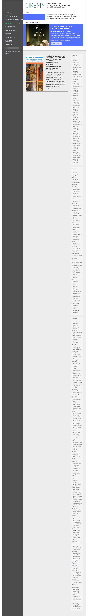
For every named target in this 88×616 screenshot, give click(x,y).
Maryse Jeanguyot (74, 479)
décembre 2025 (77, 66)
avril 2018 (75, 128)
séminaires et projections (76, 297)
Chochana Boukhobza (75, 507)
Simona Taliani (77, 463)
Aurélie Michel (76, 420)
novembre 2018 (77, 121)
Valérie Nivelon (77, 403)
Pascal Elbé (76, 591)
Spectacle (75, 179)
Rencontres (76, 174)
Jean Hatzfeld (76, 373)
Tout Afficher (76, 59)
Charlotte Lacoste (75, 378)
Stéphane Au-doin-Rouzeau (76, 454)
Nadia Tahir (76, 567)
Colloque (75, 274)
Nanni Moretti (77, 501)
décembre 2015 (77, 154)
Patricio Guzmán (77, 520)
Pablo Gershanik (77, 503)
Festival (75, 226)
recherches (10, 27)
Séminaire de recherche (76, 294)
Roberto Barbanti (74, 429)
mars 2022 (76, 97)
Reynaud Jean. (76, 472)
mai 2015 (75, 161)
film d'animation (77, 234)
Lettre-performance (75, 218)
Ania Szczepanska (75, 586)
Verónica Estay (77, 493)
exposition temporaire (75, 237)
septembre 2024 (77, 76)
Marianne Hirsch (77, 444)
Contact (8, 44)
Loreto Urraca (76, 555)
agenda (8, 23)
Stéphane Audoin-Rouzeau (76, 334)
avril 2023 (75, 90)
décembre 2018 (77, 119)
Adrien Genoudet (77, 392)
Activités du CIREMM (14, 20)
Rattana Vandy (77, 413)
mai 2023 (75, 88)
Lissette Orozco (77, 491)
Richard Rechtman (74, 329)
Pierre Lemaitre (77, 553)
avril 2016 (75, 149)
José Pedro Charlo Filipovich (76, 486)
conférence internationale (75, 268)
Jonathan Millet (77, 575)
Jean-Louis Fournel (75, 352)
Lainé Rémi (76, 470)
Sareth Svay (76, 415)
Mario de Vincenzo (75, 514)
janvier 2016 (76, 152)
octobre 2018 (76, 123)
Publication (76, 281)
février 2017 (76, 140)
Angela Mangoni (77, 496)
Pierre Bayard (76, 323)
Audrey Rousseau (74, 564)
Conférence (76, 310)
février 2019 (76, 116)
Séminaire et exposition (76, 306)
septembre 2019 (77, 105)
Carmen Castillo (77, 524)
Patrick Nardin (77, 354)
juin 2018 (75, 126)
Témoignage (76, 188)
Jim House (75, 560)
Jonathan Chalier (77, 442)
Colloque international (75, 213)
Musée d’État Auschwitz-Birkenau (76, 396)
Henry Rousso (76, 385)
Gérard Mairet (76, 608)
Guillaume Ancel (77, 468)
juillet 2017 (76, 138)
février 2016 (76, 150)
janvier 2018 (76, 133)
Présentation (11, 16)
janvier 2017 (76, 142)
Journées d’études (75, 278)
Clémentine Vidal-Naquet (75, 533)
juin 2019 (75, 109)
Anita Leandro (77, 404)
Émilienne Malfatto (75, 578)
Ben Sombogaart (75, 545)
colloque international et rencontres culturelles (76, 183)
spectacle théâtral (75, 194)
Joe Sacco (75, 603)
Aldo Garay (76, 489)
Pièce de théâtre (77, 215)
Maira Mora (76, 346)
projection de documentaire (76, 249)
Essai (74, 283)
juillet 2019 (76, 107)
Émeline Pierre (77, 606)
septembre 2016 (77, 145)
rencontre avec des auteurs (76, 202)
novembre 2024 (77, 74)
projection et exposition (76, 245)
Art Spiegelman (77, 605)
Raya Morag (76, 525)
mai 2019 (75, 111)
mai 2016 (75, 147)
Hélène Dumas (77, 337)
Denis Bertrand (77, 522)
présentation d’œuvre (76, 228)
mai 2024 (75, 81)
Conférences (76, 300)
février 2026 (76, 64)
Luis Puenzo (76, 434)
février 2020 (76, 102)
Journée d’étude (77, 291)
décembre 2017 (77, 135)
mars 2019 (76, 114)
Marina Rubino (77, 512)
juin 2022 (75, 92)
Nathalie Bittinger (74, 450)
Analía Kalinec (76, 556)
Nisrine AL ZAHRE (75, 410)
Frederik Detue (77, 375)
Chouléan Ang (76, 432)
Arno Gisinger (76, 423)
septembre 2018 (77, 124)
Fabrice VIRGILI (77, 408)
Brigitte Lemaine (77, 499)
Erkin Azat (75, 598)
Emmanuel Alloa (77, 332)
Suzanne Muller (77, 418)
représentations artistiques (77, 206)
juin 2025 (75, 71)
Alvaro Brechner (77, 498)
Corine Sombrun (77, 417)
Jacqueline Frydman (75, 367)
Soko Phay (76, 325)
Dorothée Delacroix (75, 569)
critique (8, 34)
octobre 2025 (76, 69)
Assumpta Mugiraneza (75, 360)
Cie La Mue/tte (77, 484)
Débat (74, 288)
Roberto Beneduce (74, 460)
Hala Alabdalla (76, 436)
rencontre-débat (77, 255)
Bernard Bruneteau (74, 388)
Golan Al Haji (76, 437)
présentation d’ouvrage (76, 232)
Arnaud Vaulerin (77, 548)
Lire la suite (55, 44)
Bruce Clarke (76, 406)
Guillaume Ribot (77, 596)
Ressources (10, 37)
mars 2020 (76, 100)
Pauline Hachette (74, 540)
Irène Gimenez (77, 572)
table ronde (76, 224)
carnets (8, 41)
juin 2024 (75, 80)
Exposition (75, 286)
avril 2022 (75, 95)
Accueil (8, 13)
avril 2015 (75, 162)
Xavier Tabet (76, 536)
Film (74, 309)
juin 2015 (75, 159)
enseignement (11, 30)
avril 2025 (75, 73)
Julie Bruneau (76, 562)
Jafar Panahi (76, 589)
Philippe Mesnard (77, 349)
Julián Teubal (76, 505)
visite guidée (76, 191)
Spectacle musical (75, 176)
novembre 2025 (77, 67)
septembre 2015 (77, 157)
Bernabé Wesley (77, 543)
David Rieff (76, 465)
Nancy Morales (77, 494)
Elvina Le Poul (76, 537)
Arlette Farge (76, 531)
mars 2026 (76, 62)
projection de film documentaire (77, 264)
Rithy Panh (76, 327)
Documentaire (77, 276)
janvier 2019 (76, 118)
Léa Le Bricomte (77, 422)
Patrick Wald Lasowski (76, 550)
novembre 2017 (77, 136)
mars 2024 (76, 83)
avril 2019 (75, 112)
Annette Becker (77, 427)
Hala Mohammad (75, 440)
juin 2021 (75, 99)
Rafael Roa (76, 581)
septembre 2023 (77, 86)
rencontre (75, 243)
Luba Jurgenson (77, 348)
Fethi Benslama (77, 380)
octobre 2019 (76, 104)
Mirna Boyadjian (77, 425)
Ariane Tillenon (77, 558)
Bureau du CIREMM (75, 343)
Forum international (75, 302)
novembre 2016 (77, 143)
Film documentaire (75, 199)
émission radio (77, 196)
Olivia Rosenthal (77, 382)
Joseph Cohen (76, 365)
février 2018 (76, 131)
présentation (76, 189)
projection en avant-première (76, 271)
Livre (74, 284)
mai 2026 (75, 61)
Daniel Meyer (76, 574)
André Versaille (77, 510)
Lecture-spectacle (74, 257)
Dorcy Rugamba (77, 384)
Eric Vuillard (76, 467)
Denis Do (75, 482)
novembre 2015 (77, 155)
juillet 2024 (76, 78)
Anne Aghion (76, 363)
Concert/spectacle (77, 262)
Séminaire (75, 312)
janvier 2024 (76, 85)
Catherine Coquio (75, 340)
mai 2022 (75, 93)
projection (75, 290)
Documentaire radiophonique (76, 209)
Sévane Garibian (77, 391)
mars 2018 (76, 130)
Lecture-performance (75, 252)
